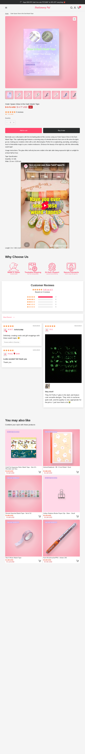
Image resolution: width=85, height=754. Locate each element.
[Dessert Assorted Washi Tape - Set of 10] (23, 493)
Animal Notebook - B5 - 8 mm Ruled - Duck (57, 467)
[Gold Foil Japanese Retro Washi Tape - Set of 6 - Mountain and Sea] (23, 447)
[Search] (71, 7)
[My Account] (75, 7)
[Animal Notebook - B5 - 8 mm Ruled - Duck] (61, 447)
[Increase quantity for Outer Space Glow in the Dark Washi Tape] (13, 122)
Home (6, 13)
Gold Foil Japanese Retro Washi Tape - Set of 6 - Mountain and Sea (21, 468)
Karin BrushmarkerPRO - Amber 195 (55, 558)
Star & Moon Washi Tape (13, 558)
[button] (10, 112)
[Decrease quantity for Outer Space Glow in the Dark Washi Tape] (7, 122)
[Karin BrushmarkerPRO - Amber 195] (61, 538)
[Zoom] (74, 19)
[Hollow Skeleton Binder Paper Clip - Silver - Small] (61, 493)
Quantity (7, 118)
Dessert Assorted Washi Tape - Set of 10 (18, 513)
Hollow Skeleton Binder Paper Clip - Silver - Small (59, 513)
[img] (8, 326)
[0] (78, 7)
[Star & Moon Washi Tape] (23, 538)
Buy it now (61, 130)
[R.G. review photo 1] (63, 358)
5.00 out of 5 (48, 290)
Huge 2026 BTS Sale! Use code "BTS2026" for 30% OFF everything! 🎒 (44, 2)
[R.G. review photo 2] (47, 386)
